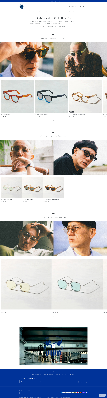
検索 (33, 374)
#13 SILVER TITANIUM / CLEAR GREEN (59, 310)
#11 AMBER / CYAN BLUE (5, 114)
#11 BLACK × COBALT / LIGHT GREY (41, 114)
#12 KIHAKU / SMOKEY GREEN (6, 199)
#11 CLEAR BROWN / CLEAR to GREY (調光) (77, 114)
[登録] (40, 381)
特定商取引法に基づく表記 (52, 374)
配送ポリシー (58, 397)
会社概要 (37, 374)
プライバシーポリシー (63, 374)
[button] (31, 11)
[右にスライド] (56, 120)
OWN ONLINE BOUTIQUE (26, 397)
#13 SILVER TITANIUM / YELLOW (7, 310)
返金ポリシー (39, 397)
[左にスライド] (50, 120)
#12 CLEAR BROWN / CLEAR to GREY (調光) (51, 199)
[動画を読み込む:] (53, 346)
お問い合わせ (72, 374)
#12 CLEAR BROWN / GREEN (27, 199)
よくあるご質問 (43, 374)
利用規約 (52, 397)
